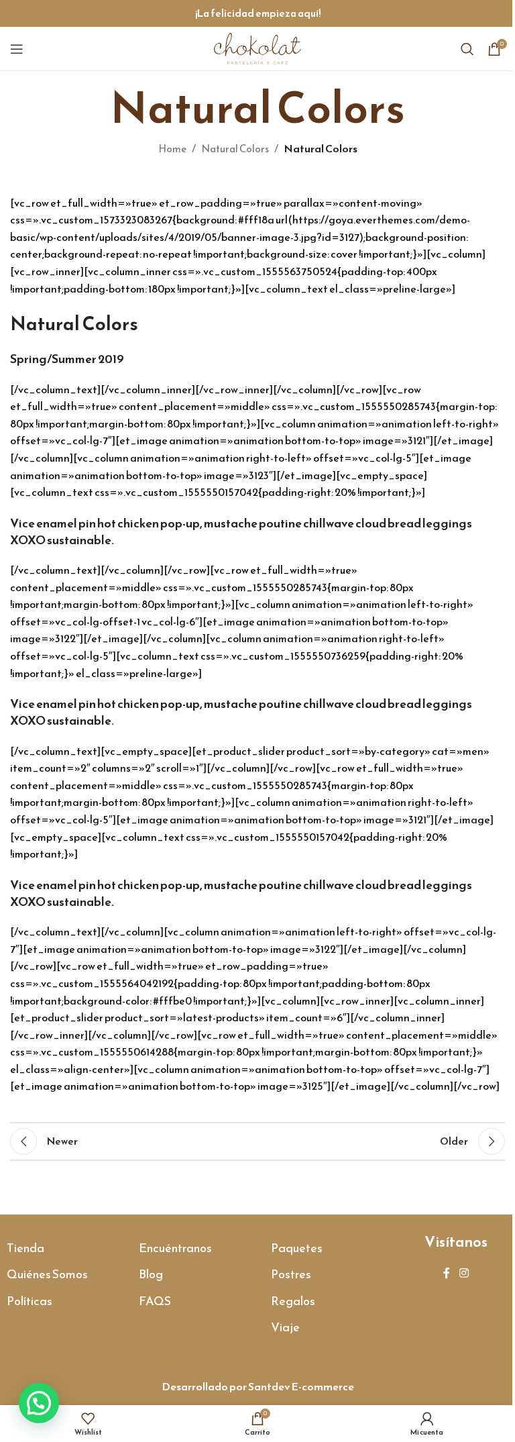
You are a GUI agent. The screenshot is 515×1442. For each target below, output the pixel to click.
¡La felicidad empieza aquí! (258, 13)
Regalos (293, 1301)
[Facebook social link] (447, 1273)
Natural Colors (235, 148)
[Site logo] (257, 47)
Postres (291, 1274)
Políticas (29, 1301)
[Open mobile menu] (16, 49)
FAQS (155, 1301)
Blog (151, 1274)
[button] (39, 1403)
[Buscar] (467, 49)
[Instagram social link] (464, 1273)
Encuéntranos (175, 1248)
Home (172, 148)
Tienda (25, 1248)
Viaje (285, 1327)
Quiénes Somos (47, 1274)
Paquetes (297, 1248)
